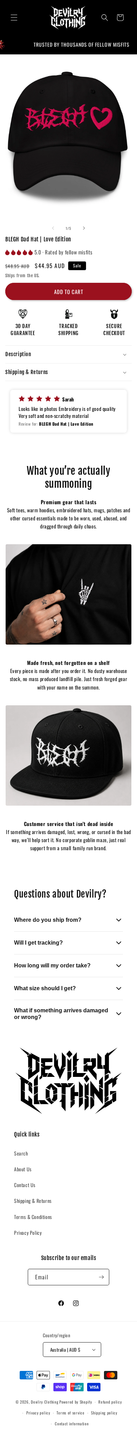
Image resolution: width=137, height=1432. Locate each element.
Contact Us (24, 1184)
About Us (23, 1169)
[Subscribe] (101, 1277)
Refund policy (110, 1402)
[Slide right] (84, 228)
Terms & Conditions (33, 1216)
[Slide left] (53, 228)
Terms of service (70, 1413)
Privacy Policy (27, 1232)
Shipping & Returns (33, 1200)
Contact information (72, 1423)
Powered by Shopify (75, 1402)
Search (21, 1153)
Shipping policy (104, 1413)
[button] (14, 17)
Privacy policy (38, 1413)
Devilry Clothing (44, 1402)
